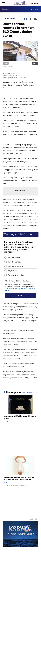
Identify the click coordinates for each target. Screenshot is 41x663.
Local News (9, 18)
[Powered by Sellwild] (33, 519)
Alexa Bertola (10, 73)
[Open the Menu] (4, 3)
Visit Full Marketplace (29, 392)
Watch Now (34, 3)
